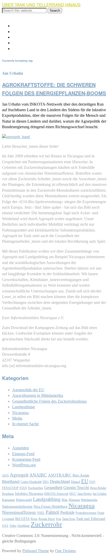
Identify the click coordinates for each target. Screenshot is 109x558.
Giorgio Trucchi (76, 487)
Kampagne (8, 500)
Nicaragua (20, 413)
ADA (5, 475)
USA (5, 526)
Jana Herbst (84, 494)
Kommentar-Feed (26, 459)
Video (12, 526)
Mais (65, 500)
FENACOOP (10, 488)
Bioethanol (11, 481)
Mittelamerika (89, 500)
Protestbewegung (86, 513)
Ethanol (75, 482)
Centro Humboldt (31, 482)
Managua (74, 500)
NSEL (41, 513)
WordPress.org (24, 465)
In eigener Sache (25, 424)
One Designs (65, 551)
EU (84, 481)
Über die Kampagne (28, 26)
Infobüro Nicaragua (29, 494)
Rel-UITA (22, 519)
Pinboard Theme (35, 551)
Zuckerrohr (46, 524)
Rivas (34, 519)
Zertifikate (23, 526)
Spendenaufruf (24, 43)
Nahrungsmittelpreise (17, 506)
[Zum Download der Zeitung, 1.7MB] (16, 137)
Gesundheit (53, 487)
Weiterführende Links (29, 31)
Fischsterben (35, 488)
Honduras (8, 494)
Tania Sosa (68, 519)
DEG (46, 482)
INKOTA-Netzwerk (56, 494)
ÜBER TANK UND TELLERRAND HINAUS (41, 5)
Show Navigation (16, 16)
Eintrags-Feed (23, 454)
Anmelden (20, 448)
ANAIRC (38, 475)
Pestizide (67, 512)
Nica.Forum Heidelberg (50, 506)
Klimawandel (24, 500)
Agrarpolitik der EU (28, 390)
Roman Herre (47, 519)
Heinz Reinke (98, 488)
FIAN (23, 488)
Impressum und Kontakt (31, 48)
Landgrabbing (23, 407)
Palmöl (52, 512)
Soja (58, 519)
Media (17, 418)
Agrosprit (19, 475)
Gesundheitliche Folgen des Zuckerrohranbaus (49, 401)
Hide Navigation (44, 16)
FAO (92, 482)
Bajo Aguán (80, 475)
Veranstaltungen (25, 37)
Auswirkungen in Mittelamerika (37, 395)
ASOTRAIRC (59, 475)
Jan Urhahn (99, 494)
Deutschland (60, 481)
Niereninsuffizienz (19, 512)
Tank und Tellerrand (90, 519)
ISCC (72, 494)
